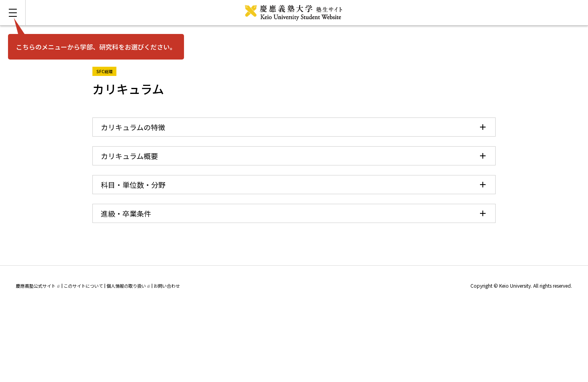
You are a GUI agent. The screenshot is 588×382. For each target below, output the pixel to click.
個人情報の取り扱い (126, 286)
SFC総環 (106, 70)
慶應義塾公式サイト (36, 286)
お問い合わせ (167, 286)
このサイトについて (83, 286)
